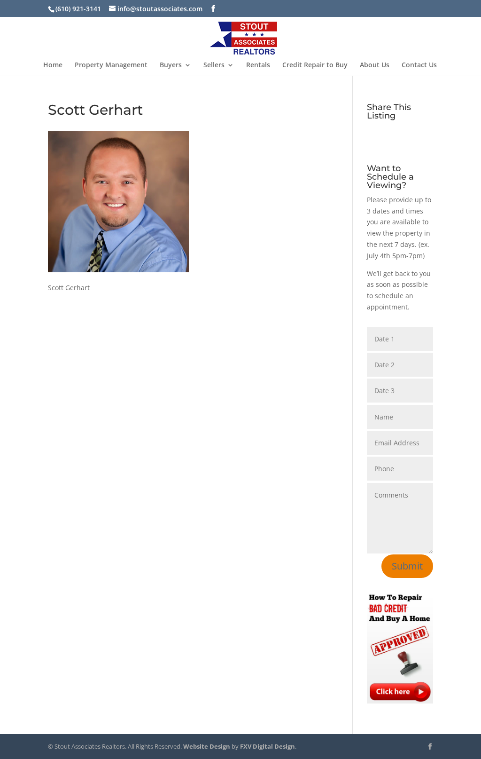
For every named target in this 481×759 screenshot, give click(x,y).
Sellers (214, 65)
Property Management (111, 65)
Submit (407, 566)
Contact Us (419, 65)
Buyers (171, 65)
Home (52, 65)
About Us (374, 65)
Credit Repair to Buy (315, 65)
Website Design (206, 746)
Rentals (258, 65)
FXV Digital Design (267, 746)
